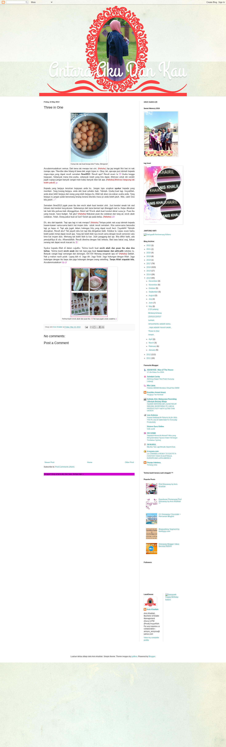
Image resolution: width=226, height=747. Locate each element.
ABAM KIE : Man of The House (160, 370)
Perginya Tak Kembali (155, 395)
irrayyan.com (153, 451)
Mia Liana (151, 386)
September (153, 292)
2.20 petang (153, 309)
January (152, 350)
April (151, 339)
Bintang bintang (155, 313)
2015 (149, 271)
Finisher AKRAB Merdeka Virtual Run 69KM (163, 388)
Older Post (129, 462)
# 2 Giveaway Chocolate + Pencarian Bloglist (170, 515)
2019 (149, 256)
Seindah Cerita (153, 377)
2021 (149, 249)
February (153, 346)
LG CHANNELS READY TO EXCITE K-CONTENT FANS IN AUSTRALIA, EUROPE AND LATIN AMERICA (161, 456)
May (151, 306)
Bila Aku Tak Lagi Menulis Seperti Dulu (161, 447)
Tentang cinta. (152, 465)
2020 (149, 253)
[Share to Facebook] (100, 327)
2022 (149, 245)
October (152, 288)
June (151, 303)
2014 (149, 274)
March (151, 343)
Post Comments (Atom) (64, 467)
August (152, 295)
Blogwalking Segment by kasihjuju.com (169, 530)
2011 (149, 358)
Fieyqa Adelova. (154, 462)
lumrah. (151, 320)
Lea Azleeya (152, 415)
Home (89, 462)
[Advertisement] (89, 435)
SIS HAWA (151, 433)
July (151, 299)
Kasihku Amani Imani (156, 392)
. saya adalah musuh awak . (160, 327)
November (153, 285)
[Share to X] (97, 327)
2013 (149, 278)
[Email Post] (86, 327)
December (153, 281)
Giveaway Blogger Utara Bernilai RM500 (169, 545)
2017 (149, 263)
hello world (151, 429)
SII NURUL (151, 444)
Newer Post (49, 462)
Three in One (153, 331)
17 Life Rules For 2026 (155, 372)
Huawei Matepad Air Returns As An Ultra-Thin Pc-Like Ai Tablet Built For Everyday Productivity (162, 420)
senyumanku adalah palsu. (159, 324)
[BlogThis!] (94, 327)
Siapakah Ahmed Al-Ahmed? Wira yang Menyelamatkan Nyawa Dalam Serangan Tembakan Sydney (162, 438)
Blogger (152, 656)
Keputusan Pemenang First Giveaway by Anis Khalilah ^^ (170, 501)
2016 (149, 267)
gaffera (134, 656)
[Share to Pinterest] (103, 327)
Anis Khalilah (152, 609)
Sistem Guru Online (155, 426)
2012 (149, 354)
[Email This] (91, 327)
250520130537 (154, 317)
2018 (149, 260)
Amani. (151, 335)
